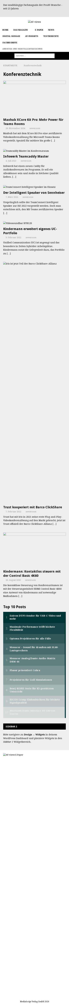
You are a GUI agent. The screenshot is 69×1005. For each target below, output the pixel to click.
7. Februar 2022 (13, 511)
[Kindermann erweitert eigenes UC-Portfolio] (34, 223)
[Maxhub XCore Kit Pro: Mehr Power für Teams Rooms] (34, 98)
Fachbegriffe (10, 43)
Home (5, 30)
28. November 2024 (15, 128)
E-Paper (39, 30)
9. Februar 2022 (13, 237)
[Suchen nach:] (34, 55)
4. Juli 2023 (11, 161)
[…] (53, 140)
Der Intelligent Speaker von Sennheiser (34, 193)
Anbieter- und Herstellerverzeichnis (22, 49)
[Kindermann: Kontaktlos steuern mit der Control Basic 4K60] (34, 550)
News (51, 30)
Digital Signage (11, 36)
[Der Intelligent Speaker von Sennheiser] (34, 187)
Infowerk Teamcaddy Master (26, 156)
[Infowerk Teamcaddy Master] (34, 151)
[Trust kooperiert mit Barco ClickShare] (34, 382)
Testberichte (51, 36)
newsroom (35, 128)
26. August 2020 (13, 580)
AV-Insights (31, 36)
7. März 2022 (12, 197)
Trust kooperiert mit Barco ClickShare (32, 507)
